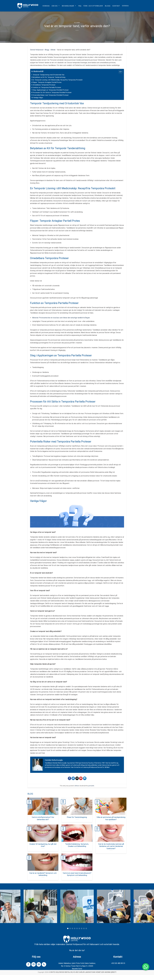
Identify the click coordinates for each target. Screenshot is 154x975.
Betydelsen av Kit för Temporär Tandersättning (49, 77)
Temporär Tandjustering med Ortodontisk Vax (48, 75)
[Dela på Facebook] (69, 778)
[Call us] (43, 964)
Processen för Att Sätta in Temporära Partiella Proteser (52, 92)
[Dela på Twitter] (73, 778)
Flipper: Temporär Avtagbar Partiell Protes (47, 82)
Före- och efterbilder (93, 6)
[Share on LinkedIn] (84, 778)
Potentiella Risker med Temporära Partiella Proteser (51, 95)
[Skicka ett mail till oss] (38, 964)
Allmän (77, 22)
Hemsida (45, 6)
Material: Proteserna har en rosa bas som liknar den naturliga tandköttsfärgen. (61, 318)
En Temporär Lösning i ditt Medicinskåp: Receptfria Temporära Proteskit (58, 80)
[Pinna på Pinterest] (81, 778)
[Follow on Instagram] (33, 964)
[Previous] (6, 908)
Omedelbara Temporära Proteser (44, 85)
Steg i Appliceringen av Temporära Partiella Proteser (51, 90)
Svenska (125, 6)
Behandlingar (68, 6)
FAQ (79, 6)
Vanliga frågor (38, 98)
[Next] (148, 908)
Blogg (107, 6)
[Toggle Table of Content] (119, 71)
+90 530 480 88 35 (118, 963)
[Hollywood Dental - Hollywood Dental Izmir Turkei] (27, 6)
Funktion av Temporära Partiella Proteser (47, 87)
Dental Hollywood (36, 50)
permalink (91, 785)
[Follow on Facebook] (28, 964)
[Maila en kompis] (77, 778)
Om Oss (55, 6)
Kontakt (116, 6)
